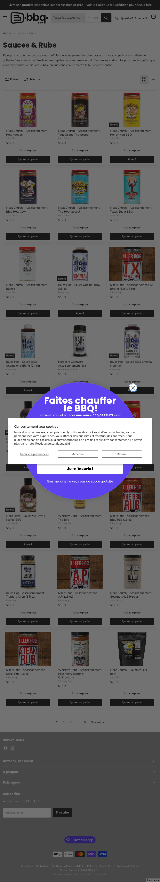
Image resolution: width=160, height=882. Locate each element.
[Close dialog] (133, 388)
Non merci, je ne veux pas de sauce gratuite (80, 481)
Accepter (78, 454)
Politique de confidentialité (52, 444)
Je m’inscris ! (80, 468)
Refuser (122, 454)
